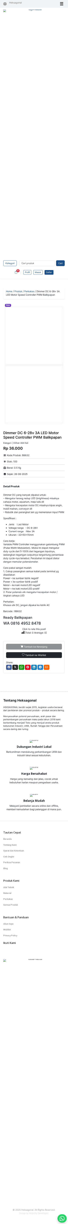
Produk (18, 291)
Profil (27, 272)
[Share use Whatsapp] (21, 667)
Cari (60, 263)
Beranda (7, 839)
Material (7, 893)
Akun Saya (8, 924)
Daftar (49, 272)
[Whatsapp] (62, 1218)
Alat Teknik (8, 887)
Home (9, 291)
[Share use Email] (46, 667)
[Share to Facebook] (9, 667)
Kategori (10, 263)
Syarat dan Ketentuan (13, 850)
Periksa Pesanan (11, 862)
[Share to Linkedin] (34, 667)
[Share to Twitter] (15, 667)
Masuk (38, 272)
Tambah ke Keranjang (35, 646)
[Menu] (62, 3)
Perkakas (29, 291)
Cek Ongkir (8, 856)
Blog (5, 868)
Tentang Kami (10, 845)
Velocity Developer (38, 1213)
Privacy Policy (10, 935)
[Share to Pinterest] (28, 667)
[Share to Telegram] (40, 667)
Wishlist (7, 929)
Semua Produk (10, 905)
